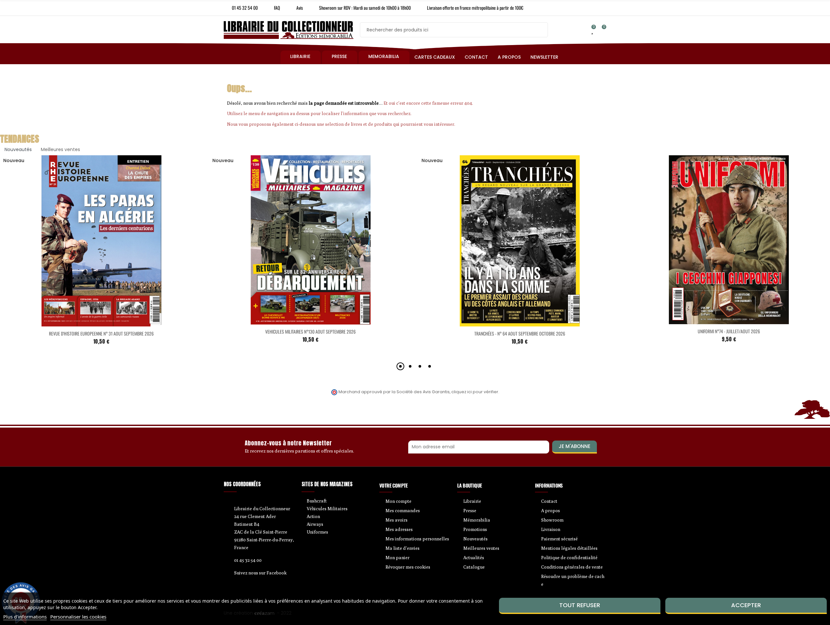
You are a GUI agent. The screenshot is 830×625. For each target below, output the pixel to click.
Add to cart (87, 322)
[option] (310, 255)
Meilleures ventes (60, 149)
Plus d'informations (25, 616)
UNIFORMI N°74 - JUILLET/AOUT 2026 (729, 331)
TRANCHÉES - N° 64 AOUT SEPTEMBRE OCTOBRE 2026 (519, 333)
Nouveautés (18, 149)
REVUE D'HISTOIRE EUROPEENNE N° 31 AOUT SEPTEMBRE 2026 (101, 333)
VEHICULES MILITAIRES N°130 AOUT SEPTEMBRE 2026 (310, 331)
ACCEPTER (746, 605)
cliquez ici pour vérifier (474, 392)
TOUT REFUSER (579, 605)
